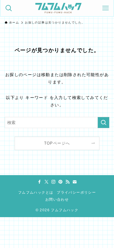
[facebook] (39, 182)
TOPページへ (57, 143)
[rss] (67, 182)
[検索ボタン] (9, 8)
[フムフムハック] (58, 8)
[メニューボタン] (105, 8)
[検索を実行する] (103, 122)
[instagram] (53, 182)
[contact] (74, 182)
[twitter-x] (46, 182)
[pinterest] (60, 182)
